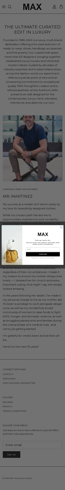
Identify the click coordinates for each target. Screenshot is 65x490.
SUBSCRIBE (43, 254)
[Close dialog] (61, 227)
